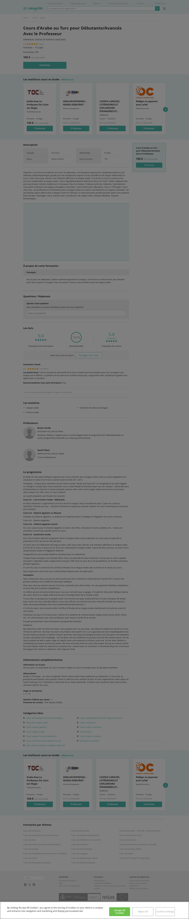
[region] (94, 910)
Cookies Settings (165, 911)
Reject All (143, 911)
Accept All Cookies (119, 911)
